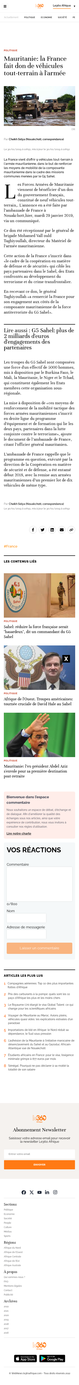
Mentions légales (13, 1286)
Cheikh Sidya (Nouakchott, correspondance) (36, 139)
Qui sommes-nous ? (14, 1277)
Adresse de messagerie (26, 927)
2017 (6, 1328)
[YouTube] (39, 1192)
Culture (8, 1227)
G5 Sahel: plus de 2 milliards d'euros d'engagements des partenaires (39, 339)
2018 (6, 1324)
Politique (29, 17)
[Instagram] (55, 1192)
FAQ (6, 1281)
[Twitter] (31, 1192)
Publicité (8, 1294)
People (7, 1223)
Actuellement (11, 17)
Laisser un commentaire (39, 948)
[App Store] (25, 1358)
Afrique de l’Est (12, 1261)
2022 (6, 1306)
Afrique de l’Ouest (13, 1252)
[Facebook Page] (23, 1192)
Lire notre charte (19, 833)
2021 (6, 1311)
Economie (46, 17)
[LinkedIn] (47, 1192)
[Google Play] (52, 1358)
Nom (11, 911)
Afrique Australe (12, 1265)
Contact (8, 1290)
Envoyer (39, 1164)
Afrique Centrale (12, 1256)
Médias (8, 1231)
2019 (6, 1319)
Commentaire (18, 864)
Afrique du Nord (12, 1247)
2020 (6, 1315)
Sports (7, 1236)
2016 (6, 1332)
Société (62, 17)
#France (10, 546)
